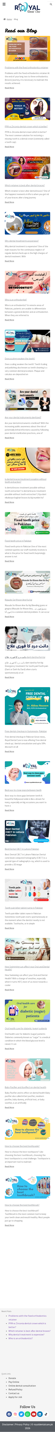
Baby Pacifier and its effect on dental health (25, 1087)
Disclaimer (7, 1424)
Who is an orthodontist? (16, 299)
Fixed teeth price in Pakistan (18, 540)
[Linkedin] (40, 1414)
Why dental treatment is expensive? (22, 240)
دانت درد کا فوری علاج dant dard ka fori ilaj (25, 657)
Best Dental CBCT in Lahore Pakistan (22, 848)
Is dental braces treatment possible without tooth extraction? (25, 480)
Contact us (14, 1393)
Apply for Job (15, 1397)
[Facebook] (9, 1414)
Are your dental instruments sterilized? (23, 417)
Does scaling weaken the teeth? (20, 358)
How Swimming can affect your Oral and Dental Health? (27, 968)
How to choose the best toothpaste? (22, 1146)
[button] (3, 4)
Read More (9, 88)
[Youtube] (34, 1414)
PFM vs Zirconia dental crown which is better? (26, 126)
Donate (12, 1378)
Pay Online (14, 1381)
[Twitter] (21, 1414)
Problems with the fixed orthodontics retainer (26, 67)
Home (9, 19)
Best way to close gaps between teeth (23, 790)
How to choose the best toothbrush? (22, 1204)
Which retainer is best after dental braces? (25, 185)
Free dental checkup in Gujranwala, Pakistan (26, 731)
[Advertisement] (27, 1273)
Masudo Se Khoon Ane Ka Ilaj (18, 599)
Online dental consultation (22, 1385)
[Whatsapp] (27, 1414)
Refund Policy (15, 1389)
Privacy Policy (22, 1424)
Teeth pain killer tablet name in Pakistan (24, 907)
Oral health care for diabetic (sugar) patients (26, 1028)
